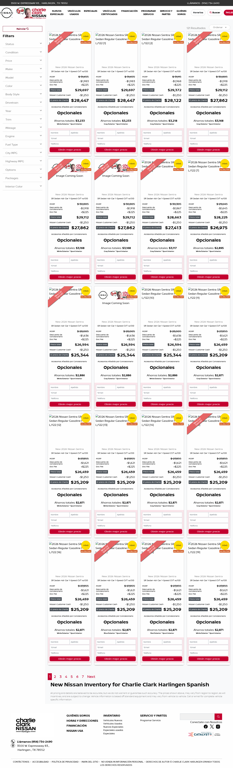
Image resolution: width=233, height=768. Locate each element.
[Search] (218, 716)
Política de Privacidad (65, 761)
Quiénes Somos (78, 715)
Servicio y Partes (153, 715)
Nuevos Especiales (113, 726)
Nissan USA (75, 730)
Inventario (111, 715)
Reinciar (21, 28)
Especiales (109, 733)
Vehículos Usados (112, 723)
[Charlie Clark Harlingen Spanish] (23, 12)
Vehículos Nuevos (112, 720)
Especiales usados (113, 730)
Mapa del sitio (90, 761)
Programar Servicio (150, 720)
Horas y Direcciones (82, 720)
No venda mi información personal (122, 761)
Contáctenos (21, 761)
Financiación (77, 725)
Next (91, 676)
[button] (56, 12)
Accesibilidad (40, 761)
